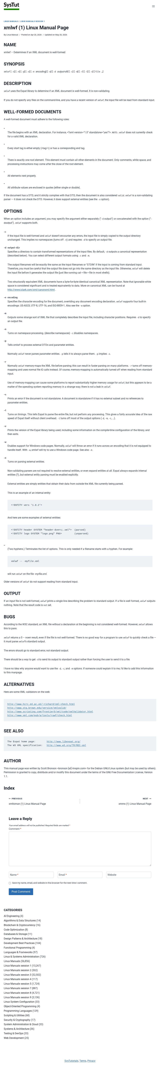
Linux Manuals (11, 21)
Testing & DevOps (13, 1033)
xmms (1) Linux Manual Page (135, 801)
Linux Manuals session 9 (17, 997)
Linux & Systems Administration (21, 956)
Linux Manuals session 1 (32, 21)
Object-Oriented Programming (20, 1006)
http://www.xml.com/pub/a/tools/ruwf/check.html (39, 715)
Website (112, 874)
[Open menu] (153, 6)
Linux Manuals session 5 (17, 983)
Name (14, 874)
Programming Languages (18, 1010)
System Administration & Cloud (21, 1024)
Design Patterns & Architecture (20, 938)
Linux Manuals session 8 (17, 992)
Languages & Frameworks (18, 952)
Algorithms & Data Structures (20, 920)
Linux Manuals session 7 (17, 988)
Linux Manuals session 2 (17, 970)
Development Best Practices (19, 943)
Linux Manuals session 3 (17, 974)
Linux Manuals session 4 (17, 979)
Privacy (91, 1060)
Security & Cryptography (17, 1019)
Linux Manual (12, 35)
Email (63, 874)
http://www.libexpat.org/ (63, 741)
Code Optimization (14, 929)
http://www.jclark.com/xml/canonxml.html (31, 289)
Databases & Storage (15, 934)
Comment (15, 828)
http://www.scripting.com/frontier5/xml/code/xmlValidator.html (50, 711)
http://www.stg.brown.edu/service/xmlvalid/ (36, 708)
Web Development (14, 1037)
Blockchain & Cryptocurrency (19, 925)
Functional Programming (17, 947)
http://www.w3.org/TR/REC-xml (66, 745)
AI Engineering (12, 916)
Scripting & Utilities (14, 1015)
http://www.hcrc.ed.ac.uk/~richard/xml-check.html (41, 704)
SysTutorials (71, 1060)
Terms (82, 1060)
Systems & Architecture (16, 1028)
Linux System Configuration (19, 1001)
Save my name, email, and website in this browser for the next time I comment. (49, 883)
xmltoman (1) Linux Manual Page (27, 801)
